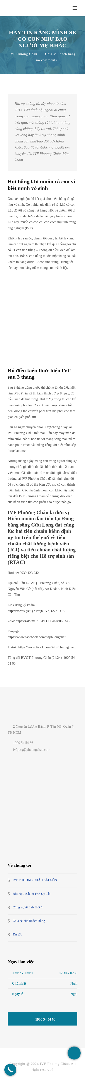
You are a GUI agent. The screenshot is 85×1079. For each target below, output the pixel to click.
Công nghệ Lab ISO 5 (27, 907)
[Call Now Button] (10, 1070)
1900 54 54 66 (23, 743)
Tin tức (17, 934)
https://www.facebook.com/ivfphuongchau (37, 637)
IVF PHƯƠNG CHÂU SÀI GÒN (35, 880)
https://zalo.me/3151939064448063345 (43, 621)
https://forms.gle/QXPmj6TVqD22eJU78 (36, 611)
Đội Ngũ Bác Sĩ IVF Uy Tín (32, 893)
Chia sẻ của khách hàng (29, 921)
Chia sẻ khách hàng (60, 54)
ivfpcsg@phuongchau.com (32, 749)
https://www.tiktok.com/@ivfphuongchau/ (47, 647)
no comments (46, 60)
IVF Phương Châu (23, 54)
